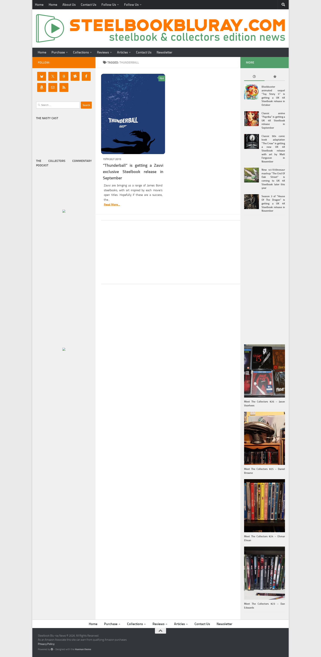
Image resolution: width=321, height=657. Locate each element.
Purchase (58, 52)
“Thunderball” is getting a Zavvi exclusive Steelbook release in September (133, 171)
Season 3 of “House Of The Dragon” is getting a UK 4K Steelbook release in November (273, 203)
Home (39, 5)
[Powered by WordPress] (52, 649)
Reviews (103, 52)
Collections (81, 52)
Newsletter (164, 52)
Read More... (112, 204)
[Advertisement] (170, 252)
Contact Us (88, 5)
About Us (69, 5)
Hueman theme (83, 649)
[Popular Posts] (275, 77)
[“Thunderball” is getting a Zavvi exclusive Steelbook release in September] (133, 114)
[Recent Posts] (254, 77)
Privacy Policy (46, 644)
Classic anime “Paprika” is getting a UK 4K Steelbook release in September (273, 120)
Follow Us (108, 5)
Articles (122, 52)
